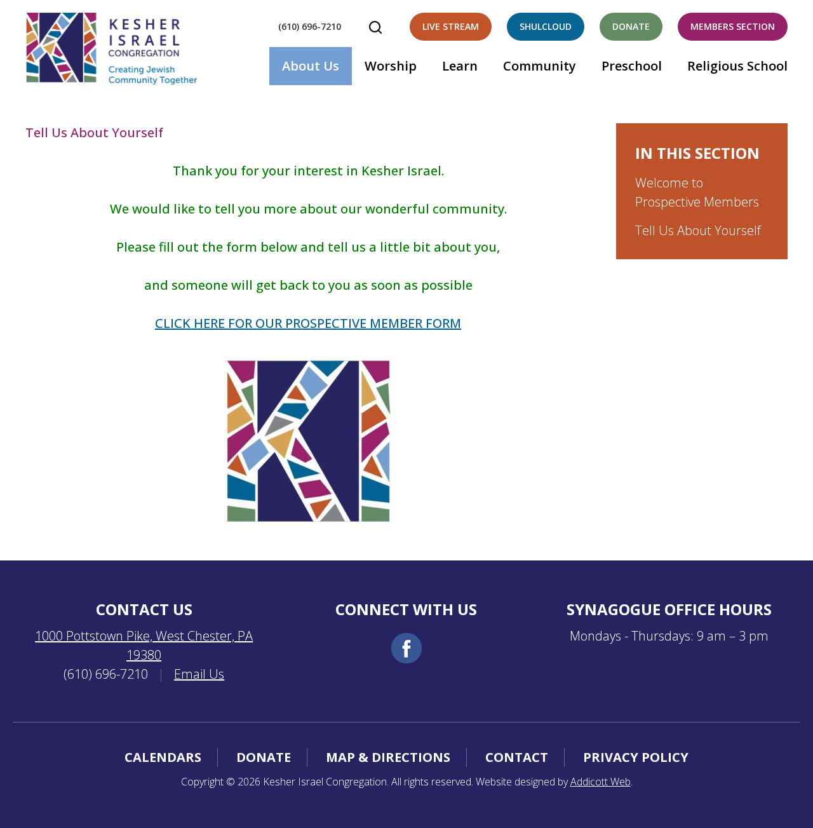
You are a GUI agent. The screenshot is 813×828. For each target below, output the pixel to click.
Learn (460, 65)
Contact (516, 757)
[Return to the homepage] (111, 49)
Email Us (199, 673)
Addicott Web (600, 782)
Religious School (737, 65)
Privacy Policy (636, 757)
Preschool (631, 65)
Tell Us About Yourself (698, 230)
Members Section (732, 26)
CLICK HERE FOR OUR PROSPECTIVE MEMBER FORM (308, 323)
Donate (631, 26)
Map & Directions (388, 757)
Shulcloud (546, 26)
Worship (391, 65)
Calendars (162, 757)
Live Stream (450, 26)
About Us (310, 65)
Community (539, 65)
